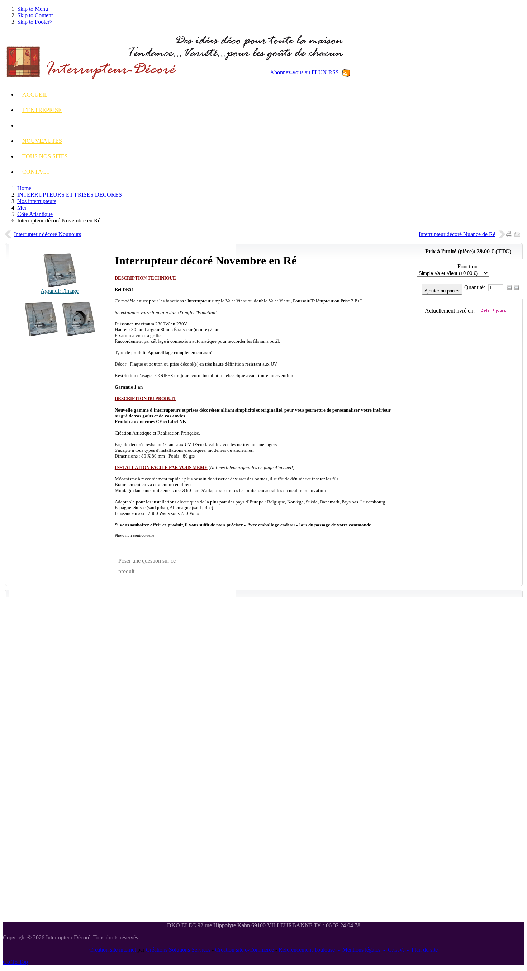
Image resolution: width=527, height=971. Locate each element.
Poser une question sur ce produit (147, 566)
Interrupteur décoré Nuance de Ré (457, 234)
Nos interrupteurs (36, 201)
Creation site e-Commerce (244, 950)
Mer (22, 208)
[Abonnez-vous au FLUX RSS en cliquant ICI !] (346, 72)
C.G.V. (396, 950)
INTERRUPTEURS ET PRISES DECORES (69, 195)
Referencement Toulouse (307, 950)
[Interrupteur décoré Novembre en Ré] (41, 335)
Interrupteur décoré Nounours (47, 234)
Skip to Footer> (35, 22)
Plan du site (425, 950)
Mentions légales (361, 950)
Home (24, 188)
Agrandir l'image (60, 291)
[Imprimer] (510, 232)
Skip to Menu (32, 9)
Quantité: (475, 287)
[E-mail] (518, 232)
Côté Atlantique (35, 214)
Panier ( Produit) (478, 191)
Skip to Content (35, 15)
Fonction (467, 266)
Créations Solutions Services (178, 950)
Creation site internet (112, 950)
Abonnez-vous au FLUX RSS (306, 72)
